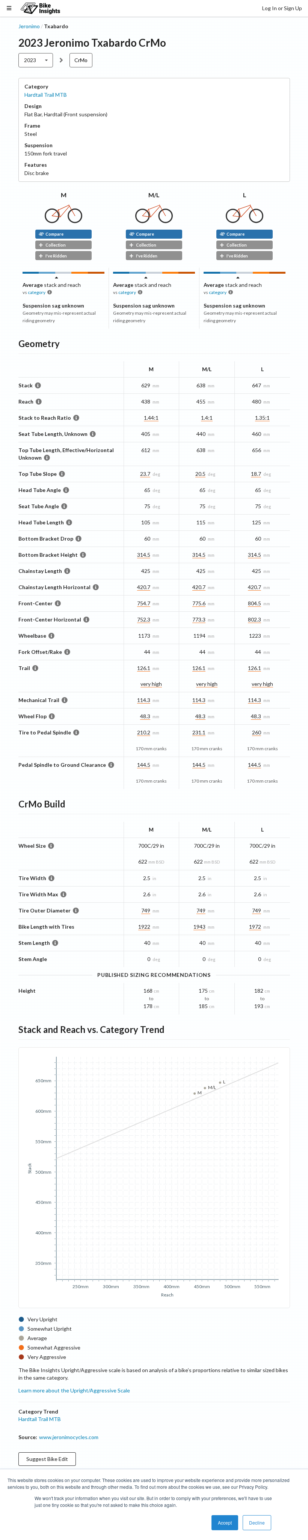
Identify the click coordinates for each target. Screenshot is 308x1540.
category (36, 292)
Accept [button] (225, 1522)
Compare (54, 234)
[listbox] (35, 60)
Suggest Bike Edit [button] (47, 1459)
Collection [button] (55, 244)
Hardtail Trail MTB (45, 94)
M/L (154, 194)
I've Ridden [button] (56, 255)
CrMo (81, 60)
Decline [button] (257, 1522)
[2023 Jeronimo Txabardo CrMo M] (63, 221)
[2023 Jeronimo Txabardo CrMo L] (244, 221)
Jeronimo (29, 26)
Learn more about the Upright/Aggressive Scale (74, 1390)
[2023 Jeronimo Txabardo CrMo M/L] (154, 221)
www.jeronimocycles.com (68, 1437)
